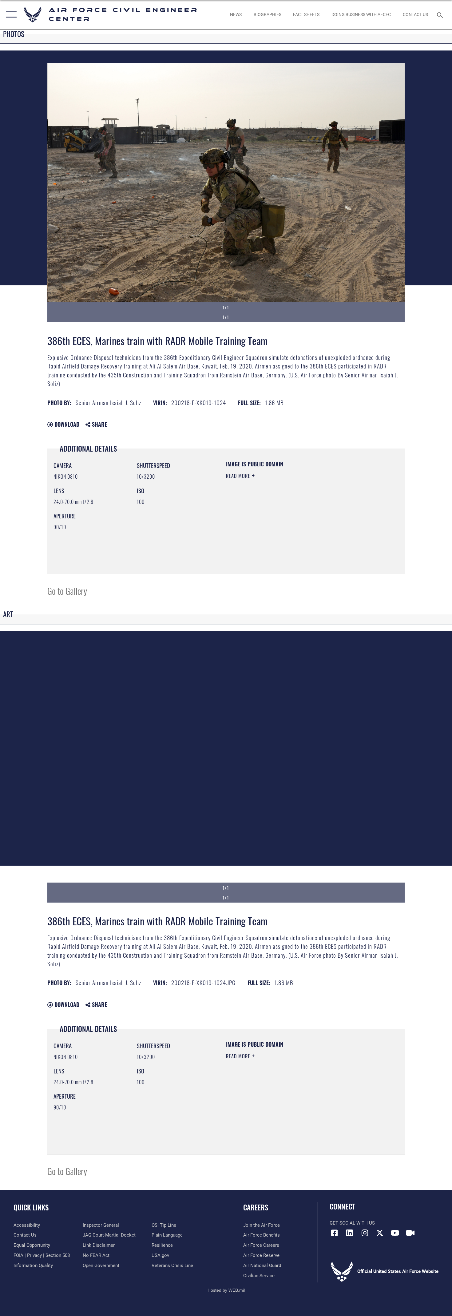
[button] (10, 14)
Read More (239, 476)
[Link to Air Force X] (379, 1233)
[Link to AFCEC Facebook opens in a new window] (334, 1233)
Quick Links (31, 1207)
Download (66, 424)
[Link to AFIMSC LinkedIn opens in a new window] (349, 1233)
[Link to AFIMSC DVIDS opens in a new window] (410, 1233)
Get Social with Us (352, 1223)
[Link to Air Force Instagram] (364, 1233)
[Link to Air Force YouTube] (395, 1233)
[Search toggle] (440, 14)
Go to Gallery (67, 590)
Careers (255, 1207)
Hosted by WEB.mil (226, 1290)
